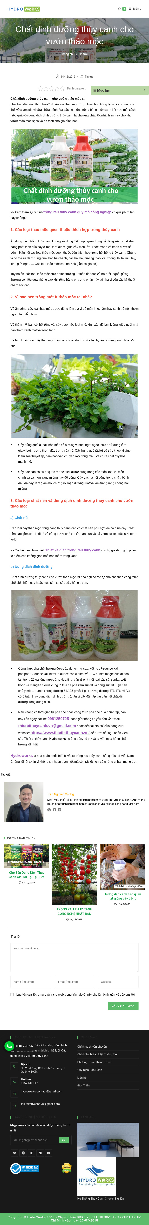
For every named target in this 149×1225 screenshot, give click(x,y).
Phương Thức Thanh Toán (94, 1062)
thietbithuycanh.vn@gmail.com (40, 1104)
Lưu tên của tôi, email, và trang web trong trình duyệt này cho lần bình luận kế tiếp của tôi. (75, 994)
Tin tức (89, 76)
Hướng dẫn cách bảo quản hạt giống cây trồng (122, 896)
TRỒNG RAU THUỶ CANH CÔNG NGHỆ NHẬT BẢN (74, 911)
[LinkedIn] (40, 1153)
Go (64, 1140)
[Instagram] (31, 1153)
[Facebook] (23, 1153)
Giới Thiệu (83, 1085)
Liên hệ (82, 1077)
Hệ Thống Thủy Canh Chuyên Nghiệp (100, 1198)
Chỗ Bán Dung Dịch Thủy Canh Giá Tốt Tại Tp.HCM (26, 875)
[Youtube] (48, 1153)
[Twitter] (14, 1153)
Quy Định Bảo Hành (89, 1070)
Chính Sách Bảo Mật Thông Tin (97, 1054)
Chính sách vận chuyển (92, 1046)
